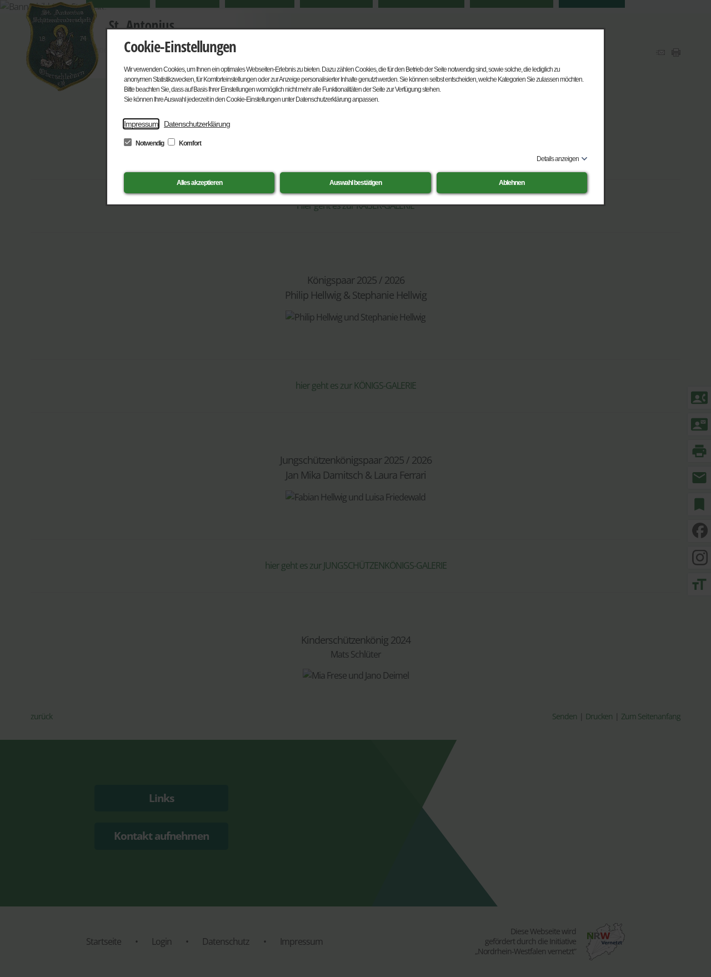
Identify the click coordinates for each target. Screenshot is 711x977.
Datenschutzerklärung (197, 123)
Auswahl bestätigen (355, 183)
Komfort (189, 143)
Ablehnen (511, 183)
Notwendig (149, 143)
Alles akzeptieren (199, 183)
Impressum (141, 123)
